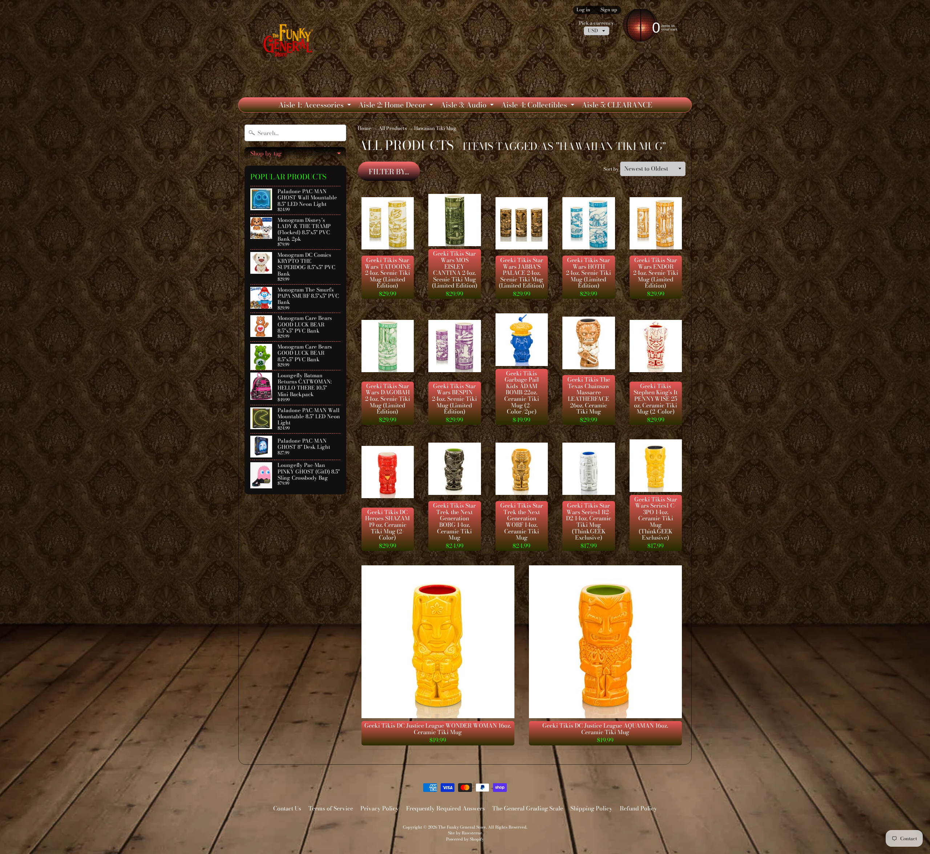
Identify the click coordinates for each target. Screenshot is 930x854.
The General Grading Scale (527, 808)
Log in (583, 10)
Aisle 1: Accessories (315, 105)
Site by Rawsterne (465, 833)
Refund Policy (638, 808)
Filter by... (389, 171)
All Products (393, 128)
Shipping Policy (591, 808)
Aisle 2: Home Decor (396, 105)
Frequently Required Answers (445, 808)
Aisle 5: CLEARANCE (617, 104)
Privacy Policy (379, 808)
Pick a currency (596, 23)
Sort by (611, 169)
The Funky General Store (462, 827)
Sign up (609, 10)
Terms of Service (330, 808)
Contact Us (287, 808)
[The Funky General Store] (289, 42)
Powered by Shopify (465, 839)
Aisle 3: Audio (468, 105)
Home (364, 128)
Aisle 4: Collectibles (538, 105)
